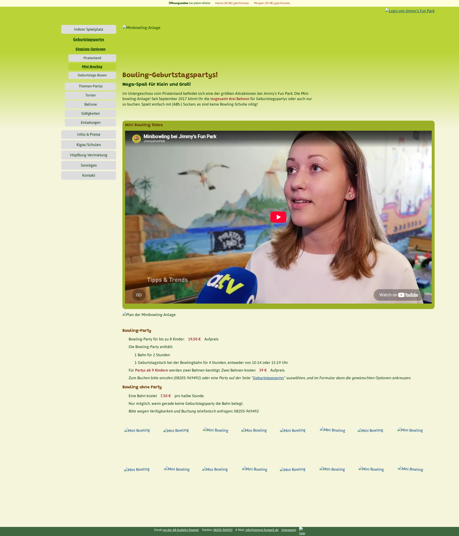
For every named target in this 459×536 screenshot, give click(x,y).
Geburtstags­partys (88, 39)
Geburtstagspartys (268, 378)
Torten (90, 95)
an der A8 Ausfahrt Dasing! (181, 530)
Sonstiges (89, 165)
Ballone (90, 104)
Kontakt (88, 175)
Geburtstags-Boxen (92, 75)
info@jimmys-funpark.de (262, 530)
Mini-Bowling (92, 66)
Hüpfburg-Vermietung (88, 155)
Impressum (288, 530)
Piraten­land (92, 58)
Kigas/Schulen (88, 144)
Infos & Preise (88, 134)
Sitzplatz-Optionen (90, 49)
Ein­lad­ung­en (90, 122)
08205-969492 (223, 530)
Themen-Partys (91, 86)
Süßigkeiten (90, 113)
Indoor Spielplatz (88, 29)
